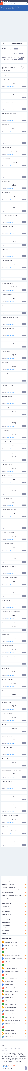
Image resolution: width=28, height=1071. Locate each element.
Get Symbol (6, 1)
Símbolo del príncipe (9, 1027)
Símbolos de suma (9, 1001)
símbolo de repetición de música (12, 952)
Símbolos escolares (9, 1010)
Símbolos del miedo (9, 8)
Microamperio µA (6, 930)
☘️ (2, 1036)
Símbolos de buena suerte (11, 991)
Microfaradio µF (6, 928)
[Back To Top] (26, 1069)
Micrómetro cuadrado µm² (9, 887)
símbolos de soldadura (10, 1014)
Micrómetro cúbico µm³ (8, 884)
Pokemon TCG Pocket (15, 1061)
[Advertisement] (14, 27)
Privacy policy (6, 1066)
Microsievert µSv (6, 900)
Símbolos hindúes (9, 994)
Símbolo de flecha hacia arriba (12, 961)
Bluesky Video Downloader (8, 1053)
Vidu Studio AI (19, 1053)
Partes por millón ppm (8, 881)
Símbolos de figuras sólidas (11, 945)
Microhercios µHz (6, 903)
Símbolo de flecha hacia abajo (12, 1020)
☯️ (2, 981)
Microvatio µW (6, 922)
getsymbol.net (11, 1065)
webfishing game (9, 1058)
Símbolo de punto (9, 1030)
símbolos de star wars (10, 1007)
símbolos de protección (10, 978)
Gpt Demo (10, 1048)
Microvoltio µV (6, 925)
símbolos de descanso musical (12, 955)
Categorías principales (8, 74)
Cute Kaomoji (4, 1048)
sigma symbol (17, 1048)
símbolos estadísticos (10, 1004)
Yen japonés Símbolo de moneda (12, 968)
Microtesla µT (5, 917)
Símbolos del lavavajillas (10, 1033)
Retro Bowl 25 (8, 1056)
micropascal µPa (6, 909)
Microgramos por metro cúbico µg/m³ (12, 895)
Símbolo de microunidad (10, 942)
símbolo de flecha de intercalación (13, 958)
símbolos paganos (9, 981)
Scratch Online (13, 1055)
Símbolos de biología (9, 974)
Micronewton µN (6, 914)
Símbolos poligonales (9, 948)
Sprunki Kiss (9, 1059)
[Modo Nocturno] (26, 1067)
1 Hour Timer (4, 1050)
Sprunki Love (15, 1059)
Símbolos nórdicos (9, 984)
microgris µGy (5, 898)
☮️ (2, 1027)
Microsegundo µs (6, 933)
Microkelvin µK (6, 906)
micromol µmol (6, 911)
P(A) (3, 1004)
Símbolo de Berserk (9, 1023)
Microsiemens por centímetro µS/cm (11, 890)
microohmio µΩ (6, 919)
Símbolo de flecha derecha (11, 965)
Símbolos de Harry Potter (11, 988)
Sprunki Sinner (18, 1058)
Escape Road (16, 1056)
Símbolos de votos (9, 997)
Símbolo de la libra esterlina (11, 971)
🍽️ (2, 1033)
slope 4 (22, 1056)
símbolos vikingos (9, 1017)
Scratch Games (5, 1055)
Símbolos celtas (8, 1036)
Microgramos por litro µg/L (9, 892)
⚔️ (2, 1017)
